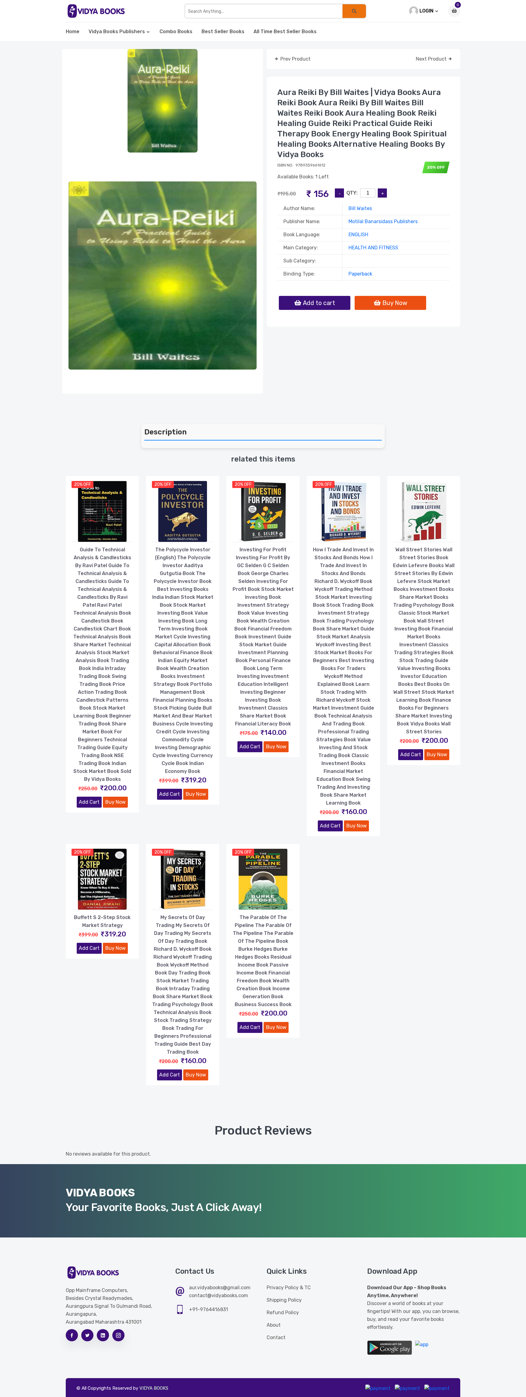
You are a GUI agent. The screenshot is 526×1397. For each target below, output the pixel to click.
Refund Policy (283, 1312)
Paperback (360, 274)
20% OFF (82, 484)
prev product (294, 59)
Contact (276, 1337)
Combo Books (176, 31)
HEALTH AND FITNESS (373, 248)
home (72, 31)
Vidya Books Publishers (117, 31)
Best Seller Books (223, 31)
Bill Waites (360, 208)
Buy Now (115, 802)
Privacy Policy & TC (289, 1287)
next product (432, 59)
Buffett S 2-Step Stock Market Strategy (102, 921)
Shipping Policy (284, 1300)
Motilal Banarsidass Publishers (383, 221)
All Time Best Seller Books (285, 31)
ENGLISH (358, 234)
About (274, 1325)
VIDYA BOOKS (153, 1388)
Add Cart (89, 802)
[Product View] (102, 536)
